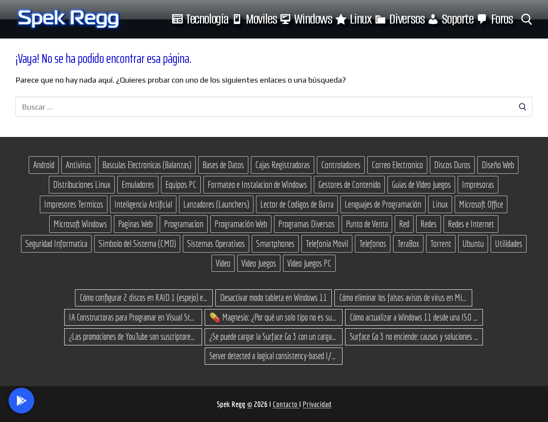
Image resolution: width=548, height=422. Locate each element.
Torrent (440, 243)
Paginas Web (135, 224)
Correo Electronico (397, 165)
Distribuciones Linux (81, 184)
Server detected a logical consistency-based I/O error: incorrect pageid (273, 356)
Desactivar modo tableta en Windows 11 (273, 297)
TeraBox (408, 243)
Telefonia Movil (327, 243)
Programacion (183, 224)
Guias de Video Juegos (421, 184)
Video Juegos (258, 263)
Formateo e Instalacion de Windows (257, 184)
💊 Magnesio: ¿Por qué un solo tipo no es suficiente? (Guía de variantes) (273, 317)
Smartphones (275, 243)
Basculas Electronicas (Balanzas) (146, 165)
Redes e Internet (471, 224)
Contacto (286, 404)
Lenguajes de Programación (383, 204)
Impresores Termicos (73, 204)
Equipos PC (181, 184)
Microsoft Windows (80, 224)
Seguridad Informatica (56, 243)
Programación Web (240, 224)
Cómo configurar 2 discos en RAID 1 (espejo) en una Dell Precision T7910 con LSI (144, 297)
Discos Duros (452, 165)
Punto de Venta (367, 224)
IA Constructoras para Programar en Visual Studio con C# (133, 317)
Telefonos (372, 243)
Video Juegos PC (309, 263)
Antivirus (78, 165)
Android (43, 165)
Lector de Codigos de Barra (297, 204)
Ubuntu (473, 243)
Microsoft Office (481, 204)
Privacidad (317, 404)
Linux (440, 204)
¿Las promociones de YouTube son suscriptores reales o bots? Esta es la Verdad (133, 336)
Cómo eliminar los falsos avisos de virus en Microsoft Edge (403, 297)
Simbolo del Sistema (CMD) (137, 243)
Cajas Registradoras (282, 165)
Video (223, 263)
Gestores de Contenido (349, 184)
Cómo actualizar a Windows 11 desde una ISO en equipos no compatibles (414, 317)
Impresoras (478, 184)
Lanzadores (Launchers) (216, 204)
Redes (428, 224)
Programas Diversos (306, 224)
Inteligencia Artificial (143, 204)
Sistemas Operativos (216, 243)
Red (404, 224)
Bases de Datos (223, 165)
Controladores (340, 165)
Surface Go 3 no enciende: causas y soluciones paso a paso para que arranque (414, 336)
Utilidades (508, 243)
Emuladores (138, 184)
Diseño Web (498, 165)
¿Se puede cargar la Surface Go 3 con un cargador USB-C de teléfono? (273, 336)
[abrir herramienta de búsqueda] (527, 19)
